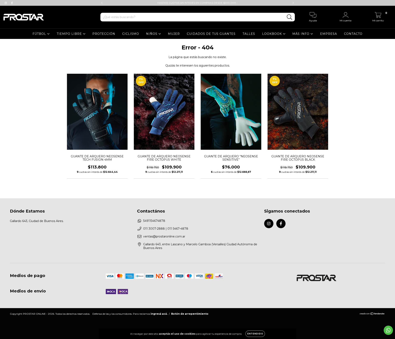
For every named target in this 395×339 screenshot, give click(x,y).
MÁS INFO (301, 34)
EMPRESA (328, 34)
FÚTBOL (40, 34)
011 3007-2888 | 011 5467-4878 (165, 228)
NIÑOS (152, 34)
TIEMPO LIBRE (70, 34)
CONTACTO (353, 34)
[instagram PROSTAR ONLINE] (6, 3)
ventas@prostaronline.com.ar (164, 236)
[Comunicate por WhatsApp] (388, 330)
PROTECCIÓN (103, 34)
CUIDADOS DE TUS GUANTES (211, 34)
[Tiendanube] (372, 314)
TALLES (249, 34)
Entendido (255, 333)
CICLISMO (130, 34)
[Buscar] (289, 17)
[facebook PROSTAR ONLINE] (12, 3)
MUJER (174, 34)
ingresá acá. (159, 313)
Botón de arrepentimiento (189, 313)
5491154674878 (154, 221)
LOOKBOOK (272, 34)
